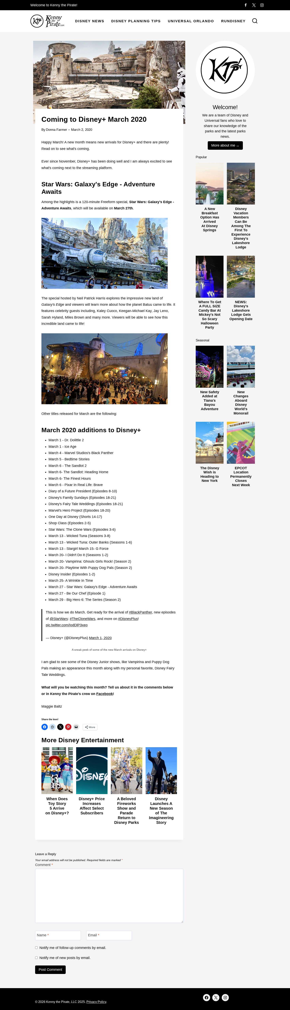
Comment (44, 865)
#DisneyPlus (128, 619)
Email (93, 935)
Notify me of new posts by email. (65, 958)
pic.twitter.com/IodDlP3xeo (67, 625)
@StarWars (59, 619)
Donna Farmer (56, 130)
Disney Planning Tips (136, 21)
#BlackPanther (140, 612)
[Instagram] (262, 5)
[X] (253, 5)
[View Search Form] (255, 21)
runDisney (233, 21)
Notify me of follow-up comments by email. (72, 948)
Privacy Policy (96, 1001)
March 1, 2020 (100, 638)
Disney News (89, 21)
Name (43, 935)
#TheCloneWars (82, 619)
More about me (223, 145)
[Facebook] (245, 5)
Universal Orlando (191, 21)
